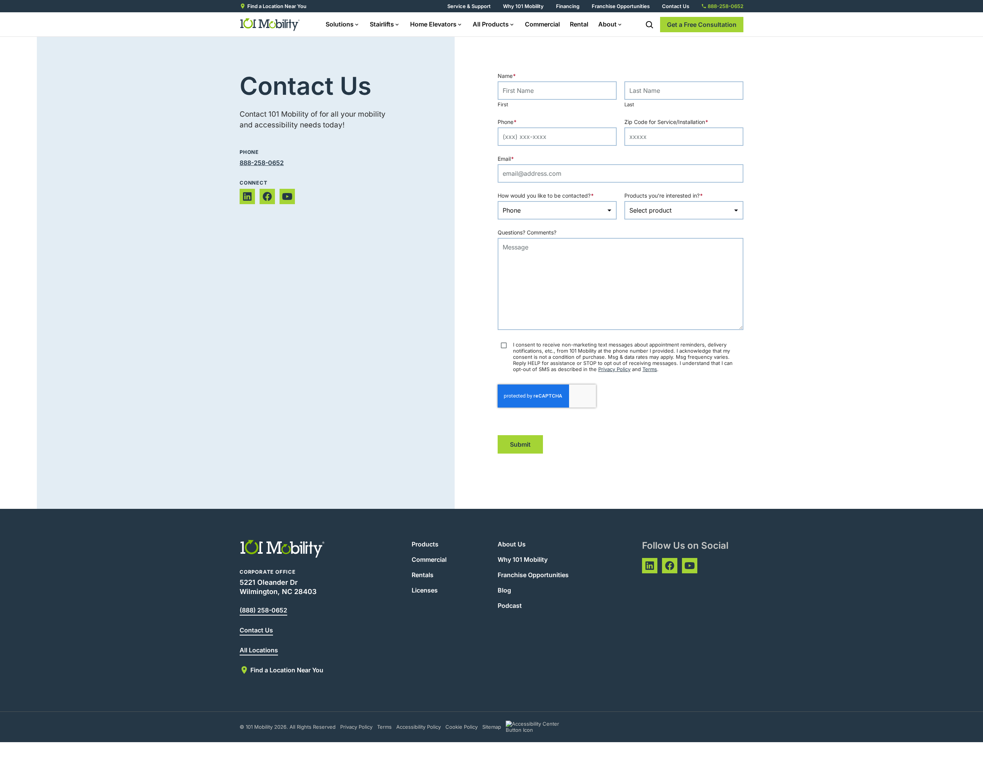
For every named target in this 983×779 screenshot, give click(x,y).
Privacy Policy (614, 369)
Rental (579, 24)
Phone (522, 122)
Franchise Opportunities (621, 6)
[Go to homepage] (270, 24)
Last (629, 104)
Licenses (425, 590)
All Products (491, 24)
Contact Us (675, 6)
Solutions (340, 24)
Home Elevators (433, 24)
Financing (567, 6)
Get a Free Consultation (701, 24)
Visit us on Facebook (267, 196)
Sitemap (491, 727)
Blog (504, 590)
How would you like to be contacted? (557, 195)
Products (425, 544)
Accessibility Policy (418, 727)
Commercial (542, 24)
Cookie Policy (461, 727)
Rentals (423, 575)
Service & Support (469, 6)
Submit (520, 444)
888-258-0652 (262, 163)
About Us (512, 544)
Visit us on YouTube (287, 196)
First (503, 104)
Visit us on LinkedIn (247, 196)
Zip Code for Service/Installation (681, 122)
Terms (649, 369)
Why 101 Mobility (523, 6)
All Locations (259, 650)
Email (521, 158)
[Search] (649, 24)
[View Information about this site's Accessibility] (539, 727)
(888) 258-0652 (263, 610)
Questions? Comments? (527, 232)
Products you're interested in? (678, 195)
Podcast (510, 605)
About (607, 24)
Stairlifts (382, 24)
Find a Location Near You (276, 6)
